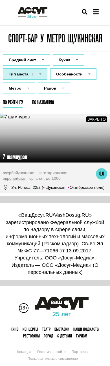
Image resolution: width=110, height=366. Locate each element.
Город (48, 335)
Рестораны (31, 335)
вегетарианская (52, 172)
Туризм (81, 335)
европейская (15, 178)
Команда (24, 352)
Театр (46, 329)
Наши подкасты (86, 329)
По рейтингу (13, 102)
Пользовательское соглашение (53, 359)
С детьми (64, 335)
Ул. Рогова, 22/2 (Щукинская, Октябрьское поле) (58, 187)
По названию (43, 102)
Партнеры (80, 352)
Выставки (61, 329)
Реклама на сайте (51, 352)
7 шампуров (15, 156)
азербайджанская (19, 172)
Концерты (30, 329)
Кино (15, 329)
